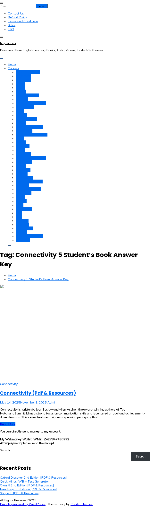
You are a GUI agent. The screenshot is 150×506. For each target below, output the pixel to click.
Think (19, 205)
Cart (11, 29)
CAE (19, 213)
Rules (11, 25)
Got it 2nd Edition (28, 72)
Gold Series (23, 80)
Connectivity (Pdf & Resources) (38, 393)
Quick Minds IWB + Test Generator (24, 481)
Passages (22, 146)
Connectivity (9, 384)
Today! (20, 150)
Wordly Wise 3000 (29, 181)
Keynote (22, 174)
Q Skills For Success (29, 236)
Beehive (21, 232)
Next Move (23, 193)
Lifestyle (22, 99)
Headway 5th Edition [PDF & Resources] (28, 489)
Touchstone (24, 162)
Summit (21, 166)
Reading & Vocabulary (31, 158)
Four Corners (24, 178)
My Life (21, 123)
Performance (25, 107)
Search (5, 450)
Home (12, 64)
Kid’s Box (22, 221)
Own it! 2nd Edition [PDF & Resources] (27, 485)
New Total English (28, 189)
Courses (13, 68)
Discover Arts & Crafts (31, 135)
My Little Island (26, 119)
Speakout (22, 224)
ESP (19, 217)
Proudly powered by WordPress (23, 504)
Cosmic (21, 91)
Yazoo (20, 111)
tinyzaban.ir (8, 43)
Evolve (20, 197)
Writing (21, 142)
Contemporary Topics (31, 103)
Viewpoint (23, 240)
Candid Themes (82, 504)
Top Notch (23, 170)
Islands (20, 84)
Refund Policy (17, 17)
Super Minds (24, 228)
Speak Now (24, 209)
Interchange (24, 131)
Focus (20, 138)
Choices (21, 115)
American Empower (29, 127)
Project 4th (23, 76)
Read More (7, 424)
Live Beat (22, 185)
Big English (23, 154)
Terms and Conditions (23, 21)
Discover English (27, 95)
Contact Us (16, 13)
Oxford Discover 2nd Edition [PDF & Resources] (33, 477)
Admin (51, 402)
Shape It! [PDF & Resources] (20, 493)
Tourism (21, 201)
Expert (20, 88)
